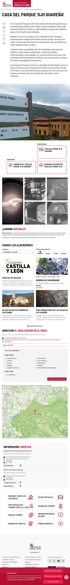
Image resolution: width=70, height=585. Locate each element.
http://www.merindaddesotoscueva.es (17, 458)
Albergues (40, 365)
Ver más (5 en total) (35, 326)
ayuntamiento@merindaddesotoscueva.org (18, 457)
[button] (4, 389)
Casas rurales (41, 358)
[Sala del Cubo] (35, 189)
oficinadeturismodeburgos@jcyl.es (16, 476)
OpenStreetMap (42, 437)
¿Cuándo (10, 483)
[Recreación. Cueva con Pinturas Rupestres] (57, 189)
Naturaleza (8, 9)
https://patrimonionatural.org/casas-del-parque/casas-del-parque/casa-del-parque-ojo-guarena (32, 339)
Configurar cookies (53, 582)
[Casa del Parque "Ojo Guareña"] (35, 213)
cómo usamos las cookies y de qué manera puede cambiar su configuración (24, 578)
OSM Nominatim (63, 437)
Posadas (9, 361)
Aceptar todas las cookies (53, 571)
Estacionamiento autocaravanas (46, 368)
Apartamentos (41, 363)
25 (48, 253)
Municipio (40, 253)
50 (56, 253)
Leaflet (31, 437)
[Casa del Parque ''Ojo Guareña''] (35, 112)
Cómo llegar (6, 345)
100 (64, 253)
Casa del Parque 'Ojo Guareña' (33, 9)
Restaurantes (11, 375)
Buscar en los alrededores (56, 379)
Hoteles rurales (42, 361)
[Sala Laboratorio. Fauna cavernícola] (12, 201)
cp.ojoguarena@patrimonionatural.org (15, 338)
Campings (9, 365)
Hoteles (9, 363)
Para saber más (8, 465)
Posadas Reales (12, 358)
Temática (5, 249)
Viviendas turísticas (13, 368)
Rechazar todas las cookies (53, 576)
